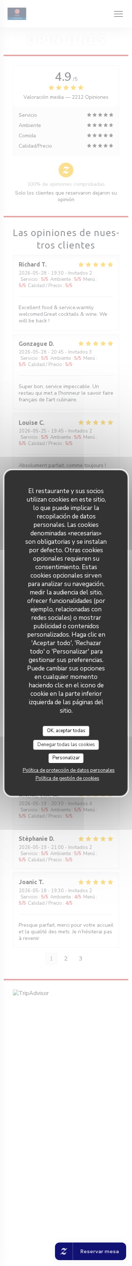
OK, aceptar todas (66, 730)
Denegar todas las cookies (66, 744)
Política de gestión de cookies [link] (67, 778)
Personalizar (66, 758)
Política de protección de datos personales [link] (69, 770)
